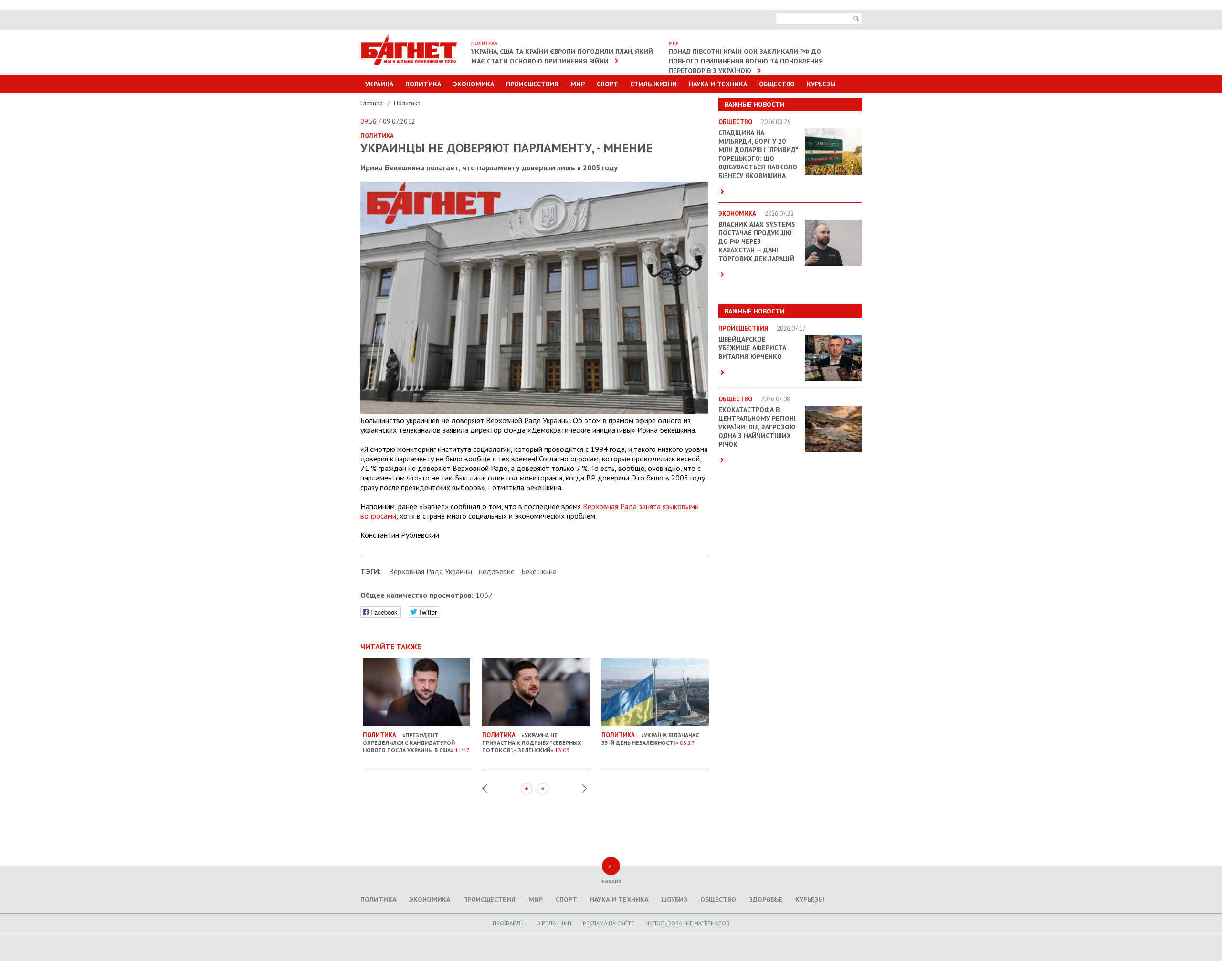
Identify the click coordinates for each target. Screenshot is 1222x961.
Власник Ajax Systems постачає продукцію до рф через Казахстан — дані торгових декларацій (756, 241)
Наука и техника (718, 84)
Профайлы (509, 923)
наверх (611, 880)
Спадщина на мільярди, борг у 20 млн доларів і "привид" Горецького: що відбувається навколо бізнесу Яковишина (758, 154)
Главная (372, 103)
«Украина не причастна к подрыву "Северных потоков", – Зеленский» (531, 742)
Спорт (607, 84)
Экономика (473, 84)
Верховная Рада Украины (430, 571)
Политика (423, 84)
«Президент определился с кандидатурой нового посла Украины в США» (416, 742)
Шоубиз (674, 899)
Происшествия (532, 84)
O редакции (553, 923)
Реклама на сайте (608, 923)
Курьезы (821, 84)
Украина (379, 84)
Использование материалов (687, 923)
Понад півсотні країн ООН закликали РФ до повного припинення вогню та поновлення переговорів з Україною (746, 61)
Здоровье (765, 899)
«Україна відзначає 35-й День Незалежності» (650, 738)
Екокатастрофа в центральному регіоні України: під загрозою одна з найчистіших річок (757, 427)
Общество (777, 84)
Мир (577, 84)
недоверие (497, 571)
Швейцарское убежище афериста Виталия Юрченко (752, 348)
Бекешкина (539, 571)
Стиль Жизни (653, 84)
